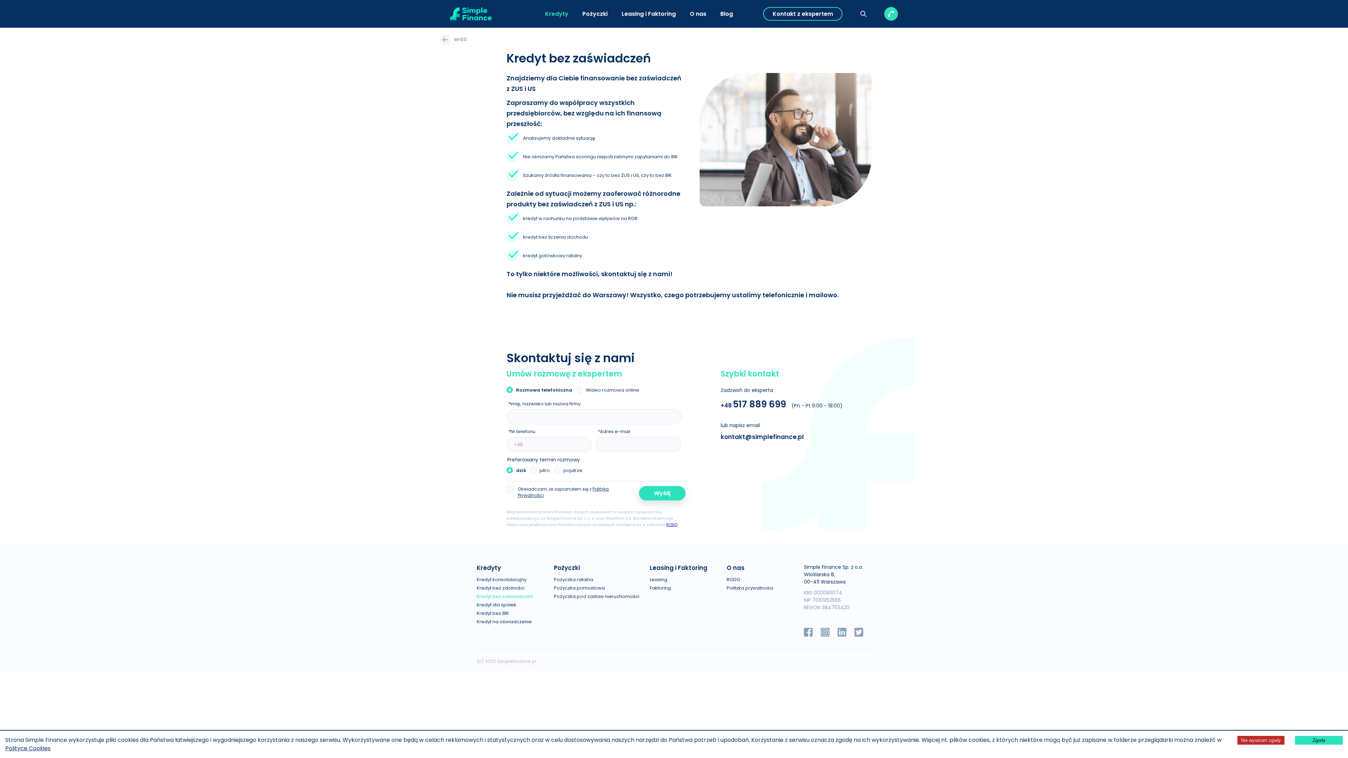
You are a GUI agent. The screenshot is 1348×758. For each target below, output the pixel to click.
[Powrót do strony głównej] (471, 13)
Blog (726, 14)
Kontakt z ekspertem (803, 14)
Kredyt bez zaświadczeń (505, 596)
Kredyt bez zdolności (500, 588)
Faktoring (660, 588)
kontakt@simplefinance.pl (762, 437)
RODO (672, 524)
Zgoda (1319, 740)
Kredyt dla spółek (496, 604)
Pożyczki (595, 14)
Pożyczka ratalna (573, 579)
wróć (460, 39)
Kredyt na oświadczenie (504, 621)
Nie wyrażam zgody (1261, 740)
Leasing (658, 579)
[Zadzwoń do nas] (891, 14)
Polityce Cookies (28, 748)
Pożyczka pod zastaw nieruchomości (596, 596)
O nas (698, 14)
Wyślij (662, 493)
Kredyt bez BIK (493, 613)
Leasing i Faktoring (649, 14)
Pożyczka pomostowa (579, 588)
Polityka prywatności (750, 588)
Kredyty (556, 14)
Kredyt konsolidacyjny (502, 579)
